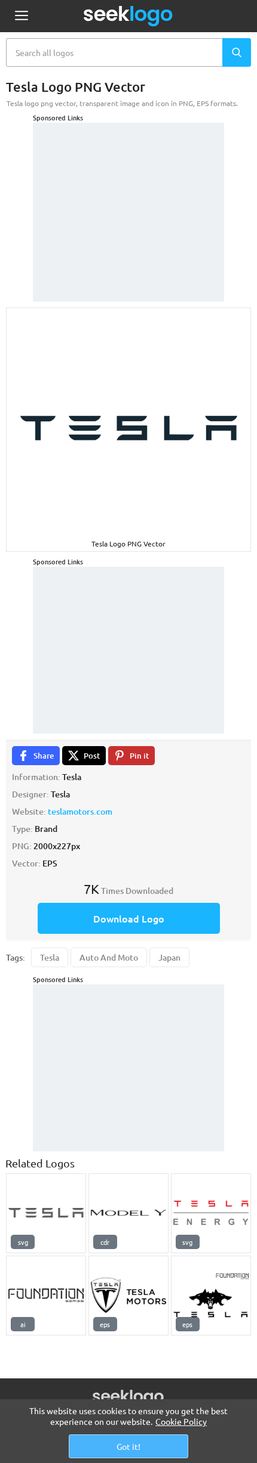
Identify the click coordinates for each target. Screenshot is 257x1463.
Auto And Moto (108, 957)
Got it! (128, 1446)
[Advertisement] (128, 197)
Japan (169, 957)
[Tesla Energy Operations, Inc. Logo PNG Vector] (211, 1213)
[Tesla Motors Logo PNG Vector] (128, 1295)
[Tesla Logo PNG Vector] (46, 1213)
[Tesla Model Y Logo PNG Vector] (128, 1213)
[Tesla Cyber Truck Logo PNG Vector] (211, 1295)
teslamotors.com (80, 811)
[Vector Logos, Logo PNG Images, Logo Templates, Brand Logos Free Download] (128, 16)
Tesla (49, 957)
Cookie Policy (181, 1421)
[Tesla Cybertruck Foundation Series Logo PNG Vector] (46, 1295)
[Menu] (21, 16)
